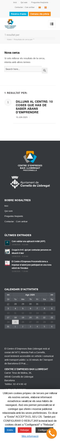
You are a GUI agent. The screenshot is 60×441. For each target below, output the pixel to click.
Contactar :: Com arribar (25, 7)
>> (52, 295)
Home (9, 39)
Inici (15, 2)
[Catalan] (39, 7)
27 (8, 304)
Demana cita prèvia (39, 14)
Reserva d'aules (18, 14)
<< (8, 295)
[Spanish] (45, 7)
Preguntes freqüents (39, 2)
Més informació (30, 436)
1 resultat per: (12, 34)
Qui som (24, 2)
